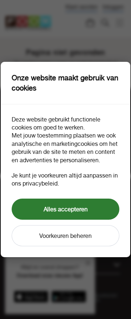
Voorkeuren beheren (65, 235)
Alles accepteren (66, 209)
